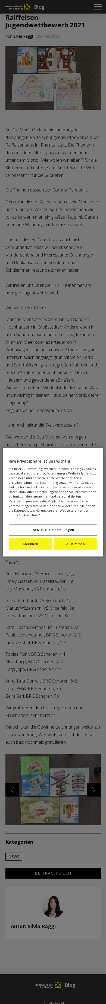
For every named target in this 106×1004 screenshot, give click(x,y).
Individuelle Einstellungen (53, 530)
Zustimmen (75, 544)
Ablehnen (30, 544)
